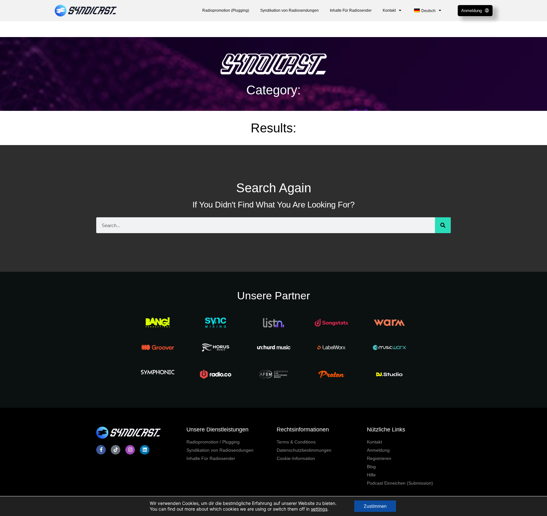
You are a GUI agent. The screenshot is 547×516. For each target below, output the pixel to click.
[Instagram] (130, 450)
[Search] (443, 225)
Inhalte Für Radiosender (351, 10)
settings (319, 509)
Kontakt (389, 10)
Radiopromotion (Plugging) (225, 10)
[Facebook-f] (101, 450)
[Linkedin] (144, 450)
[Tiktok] (115, 450)
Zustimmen (375, 506)
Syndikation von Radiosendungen (289, 10)
